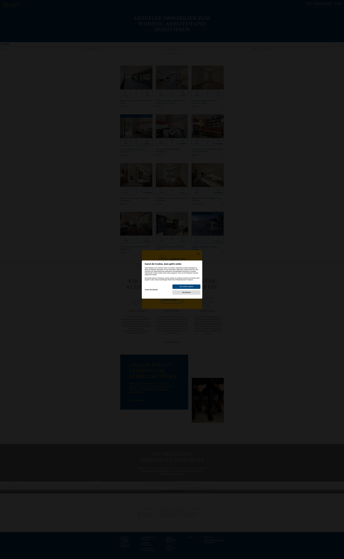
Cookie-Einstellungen (151, 289)
